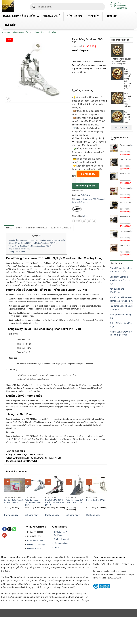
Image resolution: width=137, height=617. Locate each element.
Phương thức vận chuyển (36, 544)
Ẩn (40, 236)
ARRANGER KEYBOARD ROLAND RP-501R (121, 334)
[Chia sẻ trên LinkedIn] (94, 221)
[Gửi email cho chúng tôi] (9, 529)
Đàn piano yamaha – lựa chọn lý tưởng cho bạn (120, 280)
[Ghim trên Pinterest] (89, 221)
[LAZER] (77, 209)
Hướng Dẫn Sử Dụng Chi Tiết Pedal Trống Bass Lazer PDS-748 (32, 243)
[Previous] (6, 495)
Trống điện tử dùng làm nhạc (121, 325)
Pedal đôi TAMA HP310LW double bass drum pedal (34, 502)
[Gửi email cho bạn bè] (84, 221)
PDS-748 (96, 199)
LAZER (84, 216)
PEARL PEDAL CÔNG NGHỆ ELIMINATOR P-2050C (54, 502)
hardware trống (81, 199)
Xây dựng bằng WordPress (117, 291)
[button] (8, 99)
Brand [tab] (19, 228)
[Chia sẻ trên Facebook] (74, 221)
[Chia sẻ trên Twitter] (79, 221)
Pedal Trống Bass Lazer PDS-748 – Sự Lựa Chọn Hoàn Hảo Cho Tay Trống (36, 240)
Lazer (90, 199)
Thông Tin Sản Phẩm (16, 252)
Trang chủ (6, 32)
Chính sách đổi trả (34, 548)
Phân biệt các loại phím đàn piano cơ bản (121, 270)
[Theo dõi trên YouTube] (4, 535)
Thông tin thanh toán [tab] (36, 228)
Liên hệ (56, 547)
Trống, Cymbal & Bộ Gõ (20, 32)
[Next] (105, 495)
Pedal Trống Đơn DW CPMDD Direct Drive (74, 501)
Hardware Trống (38, 32)
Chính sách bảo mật (61, 539)
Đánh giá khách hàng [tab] (61, 228)
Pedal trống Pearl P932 (95, 500)
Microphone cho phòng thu (121, 316)
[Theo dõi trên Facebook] (4, 529)
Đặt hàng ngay (11, 515)
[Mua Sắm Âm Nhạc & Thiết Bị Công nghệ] (13, 6)
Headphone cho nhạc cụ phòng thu (121, 308)
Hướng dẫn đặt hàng (35, 540)
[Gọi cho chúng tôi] (14, 529)
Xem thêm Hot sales (121, 128)
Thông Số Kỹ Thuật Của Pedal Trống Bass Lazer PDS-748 (30, 246)
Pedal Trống (51, 32)
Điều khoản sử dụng (61, 543)
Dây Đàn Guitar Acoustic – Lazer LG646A (14, 501)
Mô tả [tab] (9, 228)
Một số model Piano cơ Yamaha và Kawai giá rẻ (121, 299)
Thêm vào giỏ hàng (85, 185)
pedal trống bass (83, 202)
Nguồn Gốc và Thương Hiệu (19, 249)
